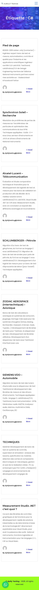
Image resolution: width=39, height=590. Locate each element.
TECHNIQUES (11, 442)
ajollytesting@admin (13, 92)
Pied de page (11, 45)
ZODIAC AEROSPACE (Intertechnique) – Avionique (15, 305)
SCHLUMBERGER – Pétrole (19, 240)
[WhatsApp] (5, 584)
